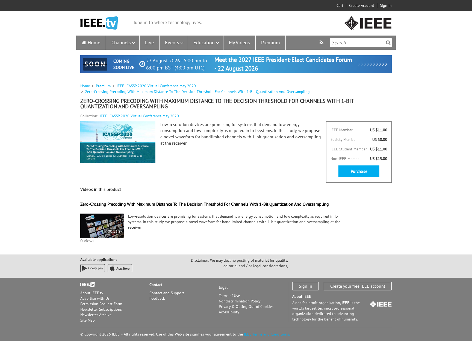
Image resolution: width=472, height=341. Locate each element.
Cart (340, 5)
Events (172, 42)
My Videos (239, 42)
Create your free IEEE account (357, 286)
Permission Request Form (101, 303)
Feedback (157, 298)
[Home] (99, 23)
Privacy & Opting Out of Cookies (246, 306)
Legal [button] (223, 287)
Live (149, 42)
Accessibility (229, 312)
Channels (121, 42)
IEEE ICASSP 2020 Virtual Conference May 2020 (156, 85)
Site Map (87, 320)
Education (204, 42)
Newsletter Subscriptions (101, 309)
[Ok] (388, 42)
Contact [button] (155, 284)
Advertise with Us (95, 298)
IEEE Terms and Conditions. (267, 334)
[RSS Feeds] (322, 42)
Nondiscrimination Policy (240, 301)
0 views (87, 240)
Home (94, 42)
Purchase (359, 171)
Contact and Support (166, 292)
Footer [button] (85, 284)
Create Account (361, 5)
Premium (270, 42)
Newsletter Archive (95, 314)
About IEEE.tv (91, 292)
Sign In (386, 5)
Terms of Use (229, 295)
